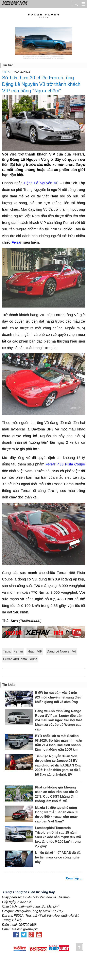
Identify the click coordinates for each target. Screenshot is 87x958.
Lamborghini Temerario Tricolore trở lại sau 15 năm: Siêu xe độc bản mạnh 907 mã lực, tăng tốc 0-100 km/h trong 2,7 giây (58, 837)
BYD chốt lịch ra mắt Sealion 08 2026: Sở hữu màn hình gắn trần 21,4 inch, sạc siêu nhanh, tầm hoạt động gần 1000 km (58, 742)
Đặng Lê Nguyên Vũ (41, 183)
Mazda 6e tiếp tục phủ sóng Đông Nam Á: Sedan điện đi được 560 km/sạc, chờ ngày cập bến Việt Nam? (56, 814)
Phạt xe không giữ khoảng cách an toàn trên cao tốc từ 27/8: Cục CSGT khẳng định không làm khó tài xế (56, 794)
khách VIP (35, 651)
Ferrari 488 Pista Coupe (64, 464)
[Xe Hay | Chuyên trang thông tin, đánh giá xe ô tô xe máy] (14, 4)
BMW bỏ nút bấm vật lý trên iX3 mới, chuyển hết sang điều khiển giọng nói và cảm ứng (58, 697)
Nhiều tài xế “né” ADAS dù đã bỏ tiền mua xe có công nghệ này (58, 857)
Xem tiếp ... (74, 878)
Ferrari (17, 242)
